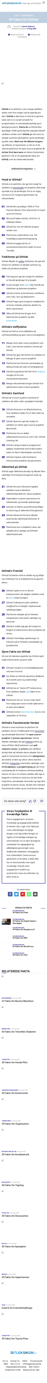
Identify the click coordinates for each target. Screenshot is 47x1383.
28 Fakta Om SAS (20, 955)
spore (27, 285)
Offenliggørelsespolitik (32, 1364)
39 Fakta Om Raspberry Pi (24, 929)
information (11, 320)
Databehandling (27, 15)
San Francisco (28, 712)
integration (15, 763)
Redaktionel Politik (12, 1370)
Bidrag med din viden (31, 1370)
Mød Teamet (34, 1367)
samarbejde (18, 187)
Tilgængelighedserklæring (15, 1367)
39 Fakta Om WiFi (20, 938)
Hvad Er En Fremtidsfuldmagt (17, 1308)
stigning (41, 371)
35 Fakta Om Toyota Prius (15, 1338)
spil (27, 691)
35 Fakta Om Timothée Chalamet (19, 1031)
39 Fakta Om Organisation (15, 1123)
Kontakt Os (15, 1361)
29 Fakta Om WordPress (23, 946)
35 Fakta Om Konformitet (15, 1093)
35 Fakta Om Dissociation (15, 1216)
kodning (29, 742)
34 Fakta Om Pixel (20, 912)
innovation (39, 731)
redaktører (22, 851)
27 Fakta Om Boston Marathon (17, 1001)
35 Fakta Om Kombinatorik (15, 1154)
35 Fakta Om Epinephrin (14, 1246)
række (21, 261)
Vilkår (6, 1364)
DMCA (24, 1361)
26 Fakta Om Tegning (13, 1185)
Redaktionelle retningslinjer (29, 36)
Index (16, 15)
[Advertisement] (23, 55)
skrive (11, 598)
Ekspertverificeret (17, 35)
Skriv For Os (15, 1364)
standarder (12, 844)
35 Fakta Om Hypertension (15, 1277)
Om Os (5, 1361)
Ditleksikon (11, 3)
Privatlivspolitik (36, 1361)
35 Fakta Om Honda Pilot (14, 1062)
